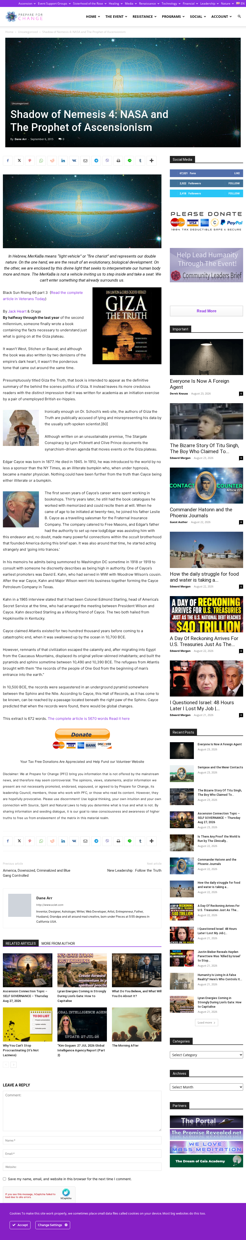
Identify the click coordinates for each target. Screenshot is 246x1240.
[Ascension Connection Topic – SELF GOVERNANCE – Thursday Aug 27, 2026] (27, 970)
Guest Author (179, 522)
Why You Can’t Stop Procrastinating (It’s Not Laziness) (21, 1050)
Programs (171, 16)
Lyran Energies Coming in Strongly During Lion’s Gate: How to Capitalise (81, 996)
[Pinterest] (30, 161)
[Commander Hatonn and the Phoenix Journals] (206, 486)
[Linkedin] (63, 161)
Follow (234, 183)
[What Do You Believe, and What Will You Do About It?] (136, 970)
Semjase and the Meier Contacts (220, 767)
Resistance (143, 16)
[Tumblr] (140, 161)
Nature (225, 3)
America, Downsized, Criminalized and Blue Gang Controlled (36, 873)
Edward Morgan (180, 458)
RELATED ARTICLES (21, 943)
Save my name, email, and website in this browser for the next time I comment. (70, 1179)
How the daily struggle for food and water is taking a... (204, 577)
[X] (19, 161)
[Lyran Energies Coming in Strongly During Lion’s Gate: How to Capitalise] (82, 970)
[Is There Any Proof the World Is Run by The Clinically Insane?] (182, 842)
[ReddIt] (52, 161)
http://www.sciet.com (49, 905)
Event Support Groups (52, 3)
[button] (239, 16)
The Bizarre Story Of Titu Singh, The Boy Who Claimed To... (204, 448)
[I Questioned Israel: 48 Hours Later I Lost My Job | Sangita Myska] (206, 678)
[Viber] (107, 161)
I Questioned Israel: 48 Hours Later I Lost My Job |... (202, 705)
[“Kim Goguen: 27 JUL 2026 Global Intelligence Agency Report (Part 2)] (82, 1024)
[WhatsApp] (41, 161)
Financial (189, 3)
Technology (169, 3)
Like (237, 173)
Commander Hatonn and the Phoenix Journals (201, 512)
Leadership (207, 3)
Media (129, 3)
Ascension (25, 3)
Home (91, 16)
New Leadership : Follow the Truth (134, 870)
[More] (152, 161)
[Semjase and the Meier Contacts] (182, 773)
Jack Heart (17, 311)
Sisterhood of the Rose (88, 3)
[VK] (74, 161)
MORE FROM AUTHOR (58, 943)
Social (196, 16)
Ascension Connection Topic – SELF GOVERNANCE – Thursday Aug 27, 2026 (25, 996)
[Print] (118, 161)
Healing (114, 3)
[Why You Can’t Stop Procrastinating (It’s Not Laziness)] (27, 1024)
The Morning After (125, 1045)
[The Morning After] (136, 1024)
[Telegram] (96, 161)
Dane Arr (21, 139)
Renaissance (147, 3)
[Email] (85, 161)
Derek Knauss (179, 393)
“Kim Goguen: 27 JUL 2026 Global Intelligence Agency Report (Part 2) (81, 1050)
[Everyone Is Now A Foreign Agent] (206, 357)
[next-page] (14, 1065)
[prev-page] (6, 1065)
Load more (205, 1022)
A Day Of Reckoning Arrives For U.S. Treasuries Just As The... (204, 641)
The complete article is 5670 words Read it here (89, 718)
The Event (114, 16)
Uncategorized (28, 32)
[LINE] (129, 161)
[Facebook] (7, 161)
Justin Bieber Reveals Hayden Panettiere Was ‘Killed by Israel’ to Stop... (219, 956)
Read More (206, 311)
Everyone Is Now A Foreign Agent (220, 744)
